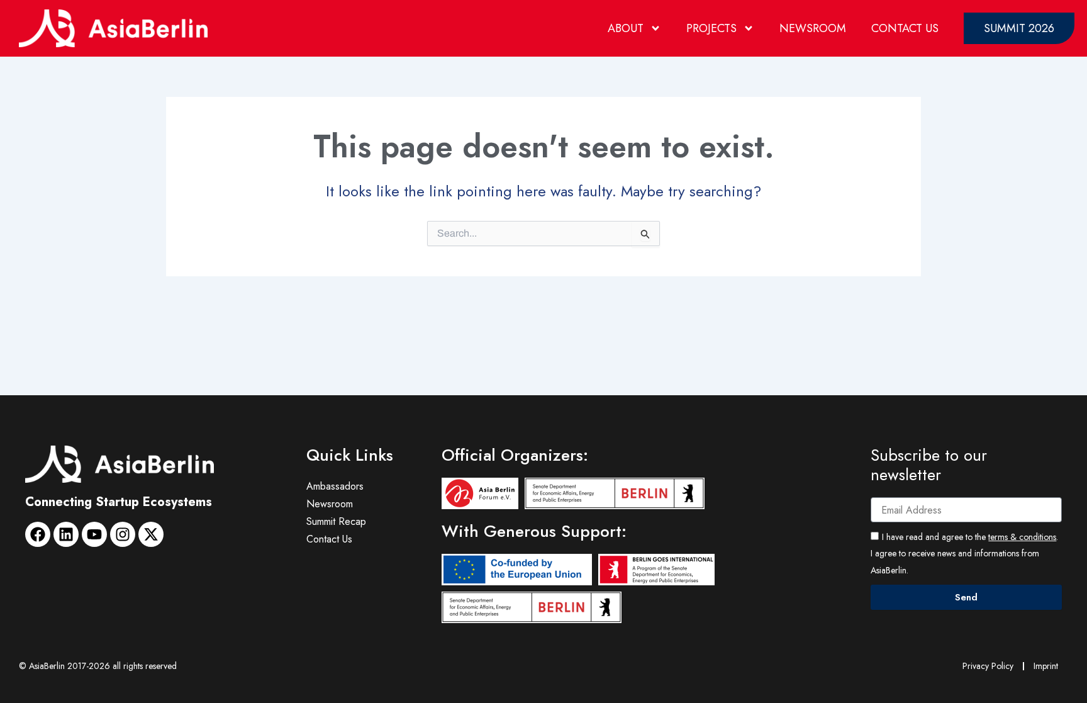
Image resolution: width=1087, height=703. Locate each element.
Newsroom (812, 28)
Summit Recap (336, 521)
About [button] (626, 28)
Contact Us (905, 28)
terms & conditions (1022, 537)
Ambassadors (335, 486)
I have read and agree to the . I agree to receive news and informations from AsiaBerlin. (964, 553)
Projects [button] (711, 28)
